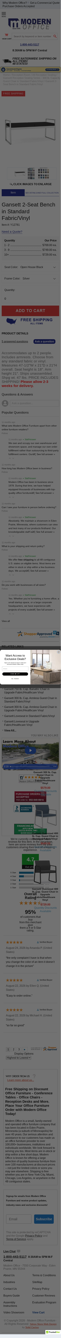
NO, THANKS (15, 678)
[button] (53, 1333)
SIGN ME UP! (15, 674)
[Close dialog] (58, 652)
